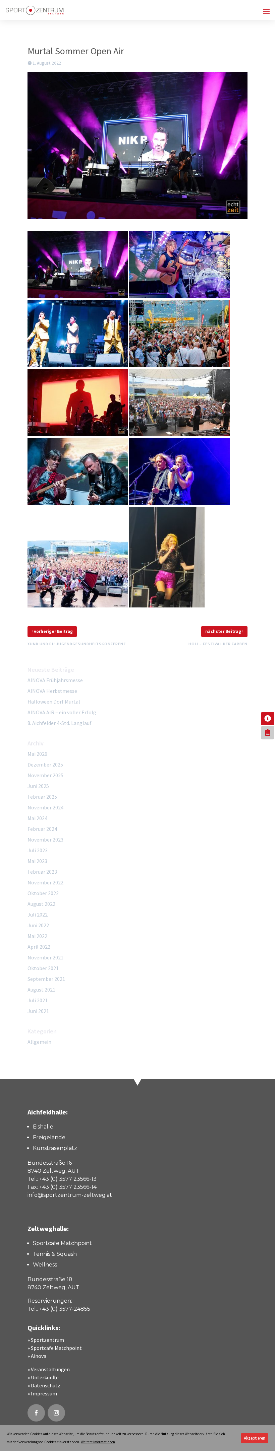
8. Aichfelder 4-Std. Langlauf (60, 723)
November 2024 (45, 807)
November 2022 (45, 882)
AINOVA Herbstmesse (52, 690)
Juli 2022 (38, 914)
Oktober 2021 (43, 968)
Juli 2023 (38, 850)
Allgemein (39, 1041)
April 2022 (39, 946)
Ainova (38, 1356)
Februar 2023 (42, 871)
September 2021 (46, 978)
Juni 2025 (38, 786)
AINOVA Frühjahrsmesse (55, 680)
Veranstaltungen (50, 1369)
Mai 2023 (37, 861)
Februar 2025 (42, 796)
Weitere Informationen (98, 1442)
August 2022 (41, 903)
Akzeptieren (254, 1438)
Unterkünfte (45, 1377)
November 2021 (45, 957)
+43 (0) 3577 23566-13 (68, 1179)
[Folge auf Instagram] (56, 1413)
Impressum (44, 1393)
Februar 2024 (42, 828)
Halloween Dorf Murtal (54, 701)
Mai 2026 (37, 753)
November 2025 (45, 775)
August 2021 (41, 989)
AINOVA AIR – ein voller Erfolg (62, 712)
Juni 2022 (38, 925)
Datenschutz (45, 1385)
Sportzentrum (47, 1339)
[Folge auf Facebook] (36, 1413)
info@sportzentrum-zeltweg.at (70, 1195)
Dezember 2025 (45, 764)
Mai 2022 (37, 936)
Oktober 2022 (43, 893)
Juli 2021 (38, 1000)
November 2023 (45, 839)
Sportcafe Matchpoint (56, 1348)
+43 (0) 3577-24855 (64, 1309)
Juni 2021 (38, 1011)
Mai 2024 (37, 818)
